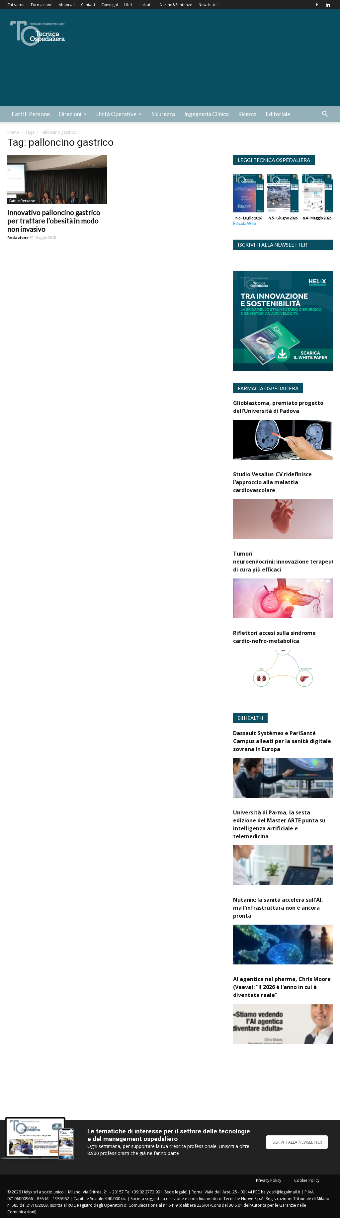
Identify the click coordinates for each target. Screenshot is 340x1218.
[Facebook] (317, 4)
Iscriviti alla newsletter (272, 245)
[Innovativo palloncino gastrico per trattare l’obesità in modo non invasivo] (57, 179)
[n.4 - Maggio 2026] (317, 195)
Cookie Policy (306, 1180)
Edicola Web (244, 223)
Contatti (88, 4)
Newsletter (208, 4)
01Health (250, 718)
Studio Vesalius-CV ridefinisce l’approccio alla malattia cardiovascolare (272, 482)
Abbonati (67, 4)
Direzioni (70, 114)
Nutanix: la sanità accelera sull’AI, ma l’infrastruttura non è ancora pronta (278, 907)
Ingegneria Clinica (206, 114)
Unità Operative (116, 114)
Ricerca (247, 114)
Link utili (145, 4)
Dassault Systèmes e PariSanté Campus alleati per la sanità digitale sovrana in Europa (282, 741)
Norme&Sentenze (176, 4)
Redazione (18, 237)
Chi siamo (16, 4)
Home (13, 132)
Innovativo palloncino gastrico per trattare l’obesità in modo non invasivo (53, 220)
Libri (128, 4)
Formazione (41, 4)
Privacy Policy (268, 1180)
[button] (325, 115)
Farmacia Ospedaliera (268, 388)
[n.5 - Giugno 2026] (282, 195)
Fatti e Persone (31, 114)
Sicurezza (163, 114)
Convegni (109, 4)
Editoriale (278, 114)
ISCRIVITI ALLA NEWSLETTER (297, 1142)
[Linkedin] (328, 4)
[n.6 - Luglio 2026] (248, 195)
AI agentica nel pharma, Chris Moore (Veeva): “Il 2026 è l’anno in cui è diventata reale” (282, 987)
